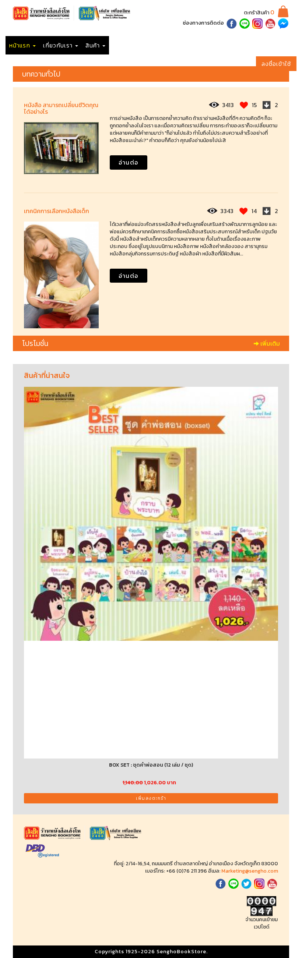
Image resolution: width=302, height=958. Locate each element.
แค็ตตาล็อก (127, 45)
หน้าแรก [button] (20, 45)
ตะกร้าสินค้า (259, 13)
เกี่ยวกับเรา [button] (58, 45)
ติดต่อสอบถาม (239, 45)
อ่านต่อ (128, 162)
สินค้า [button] (93, 45)
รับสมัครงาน (166, 45)
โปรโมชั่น (201, 45)
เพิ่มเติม (269, 343)
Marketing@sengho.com (249, 871)
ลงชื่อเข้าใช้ (276, 63)
